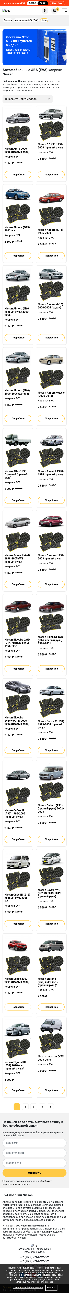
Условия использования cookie (28, 1287)
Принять (51, 1287)
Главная (8, 20)
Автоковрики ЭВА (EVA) (26, 20)
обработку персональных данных (27, 1183)
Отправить (34, 1172)
